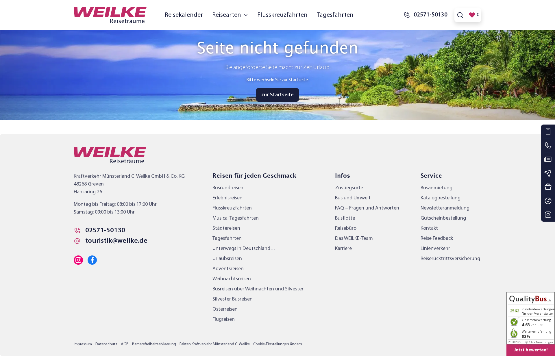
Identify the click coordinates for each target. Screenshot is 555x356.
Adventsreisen (228, 269)
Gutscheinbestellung (443, 218)
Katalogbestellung (440, 198)
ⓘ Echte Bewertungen (539, 342)
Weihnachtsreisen (231, 279)
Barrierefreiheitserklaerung (154, 344)
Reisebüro (345, 228)
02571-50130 (105, 230)
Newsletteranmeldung (445, 208)
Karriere (343, 248)
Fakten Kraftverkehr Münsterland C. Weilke (215, 344)
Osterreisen (225, 309)
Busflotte (345, 218)
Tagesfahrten (335, 15)
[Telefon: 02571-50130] (548, 145)
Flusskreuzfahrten (282, 15)
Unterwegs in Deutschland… (243, 248)
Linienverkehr (435, 248)
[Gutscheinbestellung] (548, 187)
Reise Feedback (437, 238)
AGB (125, 344)
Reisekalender (184, 15)
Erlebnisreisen (227, 198)
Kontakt (429, 228)
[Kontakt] (548, 131)
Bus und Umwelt (353, 198)
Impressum (83, 344)
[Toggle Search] (460, 15)
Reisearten (226, 15)
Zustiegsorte (349, 188)
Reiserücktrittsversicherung (450, 259)
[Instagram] (548, 215)
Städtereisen (226, 228)
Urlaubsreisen (227, 259)
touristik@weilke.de (116, 241)
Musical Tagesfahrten (235, 218)
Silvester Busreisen (232, 299)
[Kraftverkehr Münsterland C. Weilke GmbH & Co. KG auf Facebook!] (92, 260)
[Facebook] (548, 201)
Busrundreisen (227, 188)
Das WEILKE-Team (354, 238)
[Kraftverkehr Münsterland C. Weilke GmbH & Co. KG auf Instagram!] (78, 260)
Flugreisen (223, 319)
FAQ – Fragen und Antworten (367, 208)
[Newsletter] (548, 173)
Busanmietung (436, 188)
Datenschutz (106, 344)
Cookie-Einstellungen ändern (277, 344)
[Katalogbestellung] (548, 159)
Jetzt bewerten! (530, 350)
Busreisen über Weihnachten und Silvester (258, 289)
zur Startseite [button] (277, 95)
